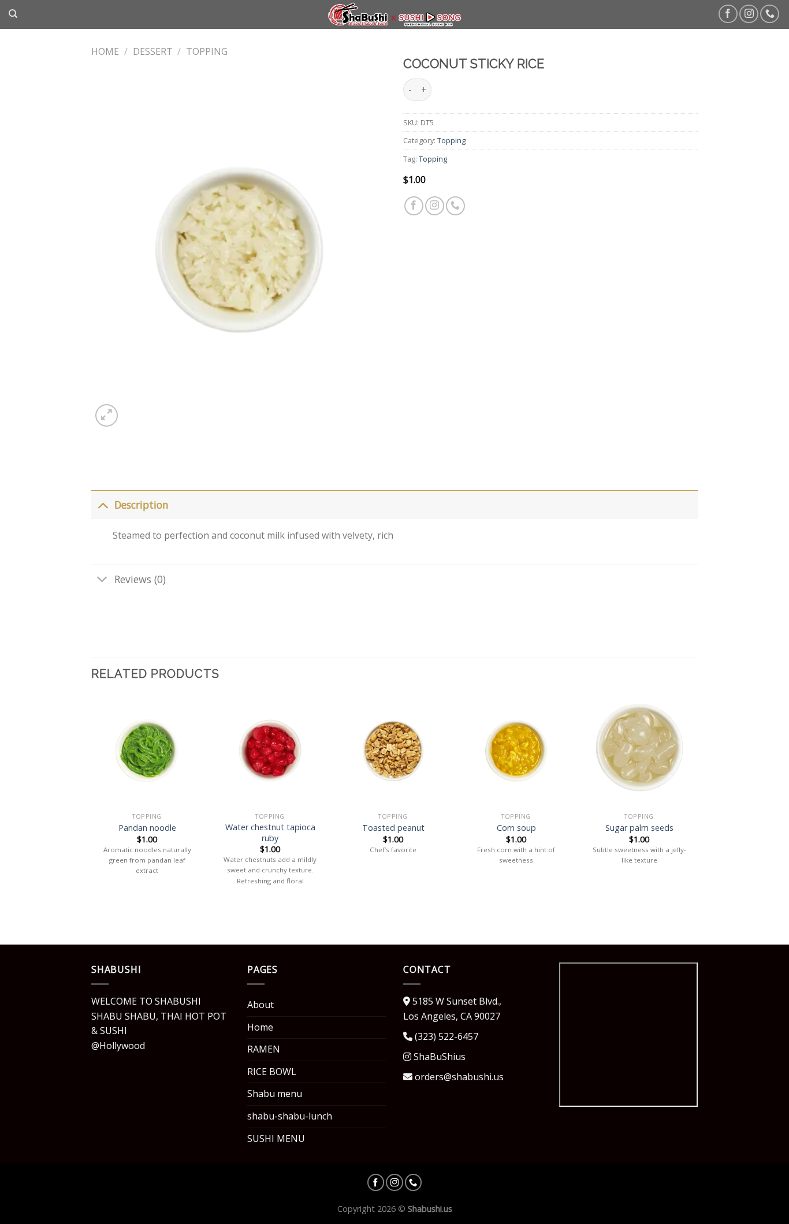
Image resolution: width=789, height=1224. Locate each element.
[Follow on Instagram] (748, 14)
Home (105, 51)
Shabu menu (274, 1093)
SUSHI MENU (276, 1138)
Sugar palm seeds (639, 828)
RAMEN (263, 1049)
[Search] (13, 14)
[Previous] (92, 801)
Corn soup (516, 828)
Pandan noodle (147, 828)
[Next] (694, 801)
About (260, 1004)
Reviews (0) (140, 579)
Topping (207, 51)
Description (141, 505)
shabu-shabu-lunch (289, 1116)
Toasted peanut (393, 828)
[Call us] (769, 14)
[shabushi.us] (395, 14)
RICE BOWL (271, 1071)
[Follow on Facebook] (728, 14)
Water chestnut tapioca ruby (270, 833)
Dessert (153, 51)
